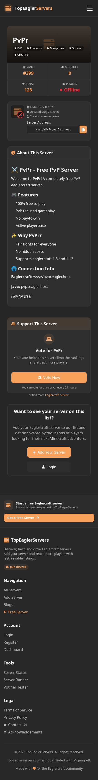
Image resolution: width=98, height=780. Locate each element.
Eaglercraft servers (57, 395)
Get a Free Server (20, 517)
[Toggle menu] (89, 8)
